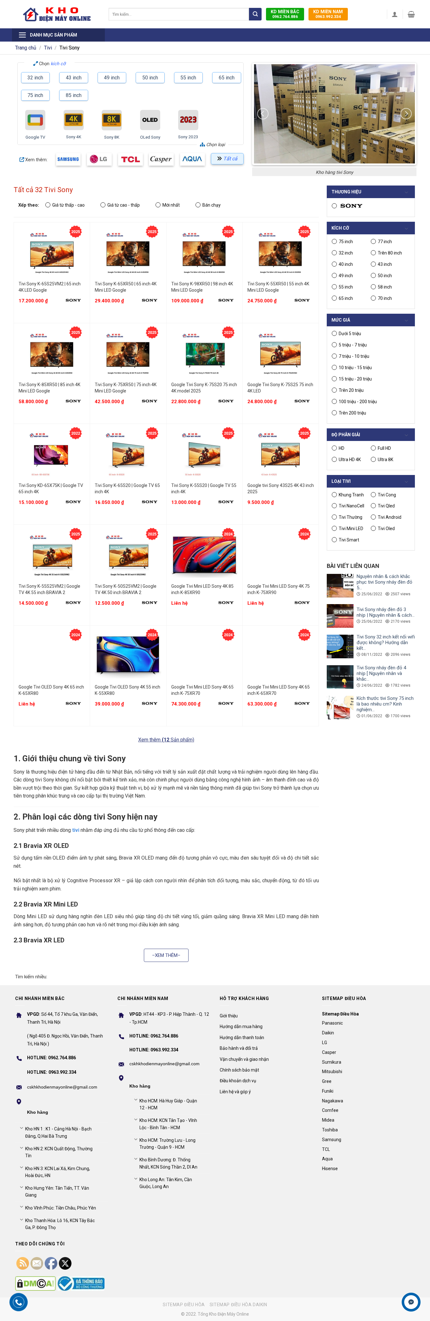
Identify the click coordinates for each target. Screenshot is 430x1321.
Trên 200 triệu (352, 412)
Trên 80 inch (390, 252)
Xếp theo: (28, 205)
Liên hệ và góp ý (235, 1091)
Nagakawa (332, 1100)
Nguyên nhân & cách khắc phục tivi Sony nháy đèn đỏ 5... (384, 582)
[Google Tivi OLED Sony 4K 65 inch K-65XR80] (52, 656)
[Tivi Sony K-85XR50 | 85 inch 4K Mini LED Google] (52, 353)
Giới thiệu (229, 1015)
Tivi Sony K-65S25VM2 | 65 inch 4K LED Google (50, 287)
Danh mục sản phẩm (53, 34)
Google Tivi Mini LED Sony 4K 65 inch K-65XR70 (278, 690)
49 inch (112, 78)
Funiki (327, 1091)
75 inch (35, 95)
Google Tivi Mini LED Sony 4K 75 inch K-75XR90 (278, 589)
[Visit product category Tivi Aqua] (192, 159)
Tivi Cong (387, 494)
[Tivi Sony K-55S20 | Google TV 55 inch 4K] (204, 454)
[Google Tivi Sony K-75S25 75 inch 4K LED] (280, 353)
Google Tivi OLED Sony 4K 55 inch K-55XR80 (127, 690)
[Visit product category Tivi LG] (99, 159)
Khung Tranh (351, 494)
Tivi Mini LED (351, 528)
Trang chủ (25, 48)
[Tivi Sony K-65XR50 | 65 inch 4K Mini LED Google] (128, 253)
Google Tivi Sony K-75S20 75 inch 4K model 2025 (204, 387)
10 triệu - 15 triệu (355, 367)
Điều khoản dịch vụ (238, 1080)
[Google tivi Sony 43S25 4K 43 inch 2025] (280, 454)
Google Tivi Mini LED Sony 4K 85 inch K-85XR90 (202, 589)
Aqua (327, 1158)
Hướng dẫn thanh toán (242, 1037)
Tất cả (230, 159)
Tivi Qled (386, 505)
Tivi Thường (350, 517)
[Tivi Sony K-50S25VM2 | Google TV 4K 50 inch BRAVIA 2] (128, 555)
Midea (328, 1120)
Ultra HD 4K (350, 459)
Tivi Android (389, 517)
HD (341, 448)
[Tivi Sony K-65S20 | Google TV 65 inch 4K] (128, 454)
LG (324, 1042)
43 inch (74, 78)
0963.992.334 (328, 14)
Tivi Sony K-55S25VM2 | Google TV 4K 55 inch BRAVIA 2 (49, 589)
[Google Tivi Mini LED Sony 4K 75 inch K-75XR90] (280, 555)
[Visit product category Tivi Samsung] (68, 159)
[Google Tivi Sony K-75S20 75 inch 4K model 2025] (204, 353)
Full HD (384, 448)
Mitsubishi (332, 1071)
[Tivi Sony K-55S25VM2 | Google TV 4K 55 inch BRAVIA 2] (52, 555)
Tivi (48, 48)
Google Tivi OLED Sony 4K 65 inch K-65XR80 (51, 690)
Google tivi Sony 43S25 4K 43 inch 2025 (280, 488)
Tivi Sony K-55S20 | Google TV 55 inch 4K (203, 488)
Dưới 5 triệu (350, 333)
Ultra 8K (385, 459)
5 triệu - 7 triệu (353, 344)
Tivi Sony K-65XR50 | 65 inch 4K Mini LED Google (125, 287)
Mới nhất (171, 205)
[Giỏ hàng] (411, 14)
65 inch (227, 78)
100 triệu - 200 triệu (358, 401)
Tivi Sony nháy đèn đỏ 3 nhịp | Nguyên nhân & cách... (386, 612)
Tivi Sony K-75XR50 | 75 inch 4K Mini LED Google (125, 387)
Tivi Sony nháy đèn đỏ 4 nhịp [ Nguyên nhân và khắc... (381, 673)
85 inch (74, 95)
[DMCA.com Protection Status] (35, 1283)
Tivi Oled (386, 528)
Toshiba (330, 1129)
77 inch (385, 241)
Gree (326, 1081)
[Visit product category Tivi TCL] (130, 159)
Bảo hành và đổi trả (239, 1048)
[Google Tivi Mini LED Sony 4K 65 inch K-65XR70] (280, 656)
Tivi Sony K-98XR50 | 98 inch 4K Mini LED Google (202, 287)
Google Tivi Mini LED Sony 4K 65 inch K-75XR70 (202, 690)
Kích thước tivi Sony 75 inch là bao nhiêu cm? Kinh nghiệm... (385, 703)
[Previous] (263, 114)
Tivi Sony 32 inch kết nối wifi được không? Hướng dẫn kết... (386, 642)
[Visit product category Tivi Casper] (161, 159)
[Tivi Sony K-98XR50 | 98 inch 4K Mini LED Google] (204, 253)
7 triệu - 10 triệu (354, 356)
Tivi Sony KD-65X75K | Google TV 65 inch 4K (51, 488)
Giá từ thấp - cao (68, 205)
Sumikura (331, 1062)
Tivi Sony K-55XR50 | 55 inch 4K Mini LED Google (278, 287)
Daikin (328, 1032)
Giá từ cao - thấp (123, 205)
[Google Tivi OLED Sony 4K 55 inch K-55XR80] (128, 656)
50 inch (150, 78)
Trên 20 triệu (351, 390)
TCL (326, 1149)
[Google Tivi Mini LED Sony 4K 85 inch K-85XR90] (204, 555)
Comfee (330, 1110)
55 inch (188, 78)
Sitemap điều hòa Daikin (238, 1304)
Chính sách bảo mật (239, 1069)
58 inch (385, 286)
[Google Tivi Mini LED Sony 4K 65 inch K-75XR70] (204, 656)
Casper (329, 1052)
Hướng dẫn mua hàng (241, 1026)
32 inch (35, 78)
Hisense (330, 1168)
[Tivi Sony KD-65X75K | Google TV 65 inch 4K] (52, 454)
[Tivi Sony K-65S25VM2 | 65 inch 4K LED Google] (52, 253)
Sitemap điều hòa (184, 1304)
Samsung (331, 1139)
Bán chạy (211, 205)
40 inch (346, 264)
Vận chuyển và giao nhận (244, 1059)
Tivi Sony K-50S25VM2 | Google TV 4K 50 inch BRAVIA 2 (125, 589)
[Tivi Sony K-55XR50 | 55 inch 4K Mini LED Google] (280, 253)
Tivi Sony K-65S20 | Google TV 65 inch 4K (127, 488)
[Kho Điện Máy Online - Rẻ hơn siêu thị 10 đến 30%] (57, 14)
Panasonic (332, 1023)
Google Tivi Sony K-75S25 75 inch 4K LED (280, 387)
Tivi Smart (349, 539)
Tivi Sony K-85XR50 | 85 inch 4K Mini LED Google (49, 387)
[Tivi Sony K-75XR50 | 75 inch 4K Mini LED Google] (128, 353)
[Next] (406, 114)
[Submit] (255, 14)
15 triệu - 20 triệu (355, 378)
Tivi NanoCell (351, 505)
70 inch (385, 298)
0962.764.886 (285, 14)
